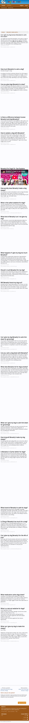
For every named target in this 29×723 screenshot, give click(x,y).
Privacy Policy (4, 711)
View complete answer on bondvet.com (8, 291)
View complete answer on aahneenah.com (9, 461)
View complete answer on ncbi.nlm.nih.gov (9, 266)
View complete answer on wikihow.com (8, 144)
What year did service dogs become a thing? (6, 690)
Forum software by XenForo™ (5, 721)
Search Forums (4, 7)
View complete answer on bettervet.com (8, 199)
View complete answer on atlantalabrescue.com (10, 377)
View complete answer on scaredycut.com (9, 349)
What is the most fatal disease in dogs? (23, 690)
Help (16, 711)
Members (9, 5)
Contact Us (25, 719)
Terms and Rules (11, 711)
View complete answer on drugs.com (8, 531)
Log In (26, 5)
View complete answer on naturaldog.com (9, 622)
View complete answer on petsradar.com (8, 448)
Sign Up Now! (22, 703)
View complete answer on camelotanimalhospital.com (11, 548)
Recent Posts (10, 7)
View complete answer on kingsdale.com (8, 278)
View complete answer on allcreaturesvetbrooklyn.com (11, 212)
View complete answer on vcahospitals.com (9, 517)
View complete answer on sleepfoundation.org (10, 641)
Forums (3, 5)
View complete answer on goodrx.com (8, 604)
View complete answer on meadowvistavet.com (10, 433)
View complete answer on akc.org (7, 228)
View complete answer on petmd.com (8, 47)
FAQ (2, 715)
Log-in (25, 715)
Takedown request (5, 45)
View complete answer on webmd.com (8, 80)
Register (22, 5)
